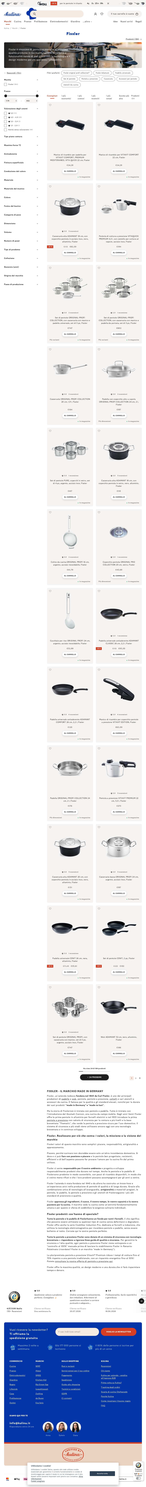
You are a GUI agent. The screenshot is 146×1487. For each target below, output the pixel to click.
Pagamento (67, 1375)
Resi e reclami (68, 1366)
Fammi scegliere (38, 1481)
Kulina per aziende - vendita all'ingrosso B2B (114, 1377)
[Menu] (142, 1462)
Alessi (38, 1371)
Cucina (13, 1366)
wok (74, 1099)
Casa (12, 1394)
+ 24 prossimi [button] (94, 1077)
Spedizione (67, 1380)
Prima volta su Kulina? (111, 1383)
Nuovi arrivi (126, 22)
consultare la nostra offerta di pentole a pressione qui (84, 1261)
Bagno (12, 1385)
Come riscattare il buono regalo (116, 1401)
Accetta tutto (102, 1473)
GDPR (64, 1394)
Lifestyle (14, 1389)
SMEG (38, 1375)
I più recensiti (95, 97)
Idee (115, 22)
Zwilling (39, 1394)
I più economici (66, 97)
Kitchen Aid (41, 1380)
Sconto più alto (124, 97)
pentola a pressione (57, 1120)
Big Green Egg (42, 1385)
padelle (65, 1099)
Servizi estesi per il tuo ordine (75, 1371)
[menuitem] (7, 22)
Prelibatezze (15, 1398)
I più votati (109, 97)
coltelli (113, 1099)
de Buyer (40, 1398)
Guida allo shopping (71, 1385)
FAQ (103, 1406)
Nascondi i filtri (14, 73)
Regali (139, 22)
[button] (94, 97)
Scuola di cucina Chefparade (114, 1392)
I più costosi (81, 97)
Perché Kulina (107, 1396)
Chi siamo (105, 1371)
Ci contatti (67, 1398)
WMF (38, 1366)
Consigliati (52, 96)
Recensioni (106, 1366)
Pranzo (13, 1371)
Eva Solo (39, 1403)
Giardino (14, 1380)
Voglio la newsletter (118, 1332)
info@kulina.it (20, 1423)
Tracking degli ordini (110, 1387)
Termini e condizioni (71, 1389)
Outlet (13, 1403)
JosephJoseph (42, 1389)
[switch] (138, 1478)
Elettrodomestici (17, 1375)
